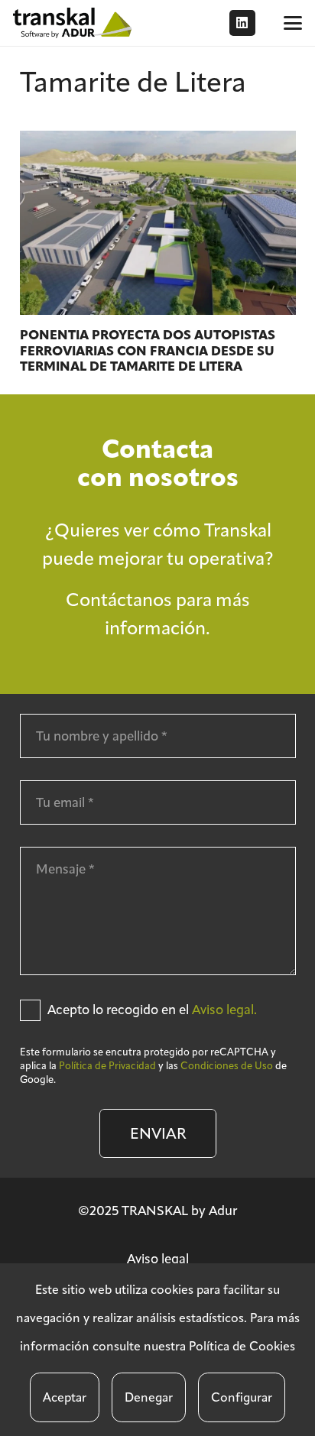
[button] (292, 23)
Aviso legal (158, 1258)
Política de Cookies (242, 1346)
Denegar (149, 1397)
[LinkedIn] (242, 23)
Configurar (241, 1397)
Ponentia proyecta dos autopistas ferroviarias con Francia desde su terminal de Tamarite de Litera (147, 350)
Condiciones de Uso (226, 1065)
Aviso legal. (224, 1009)
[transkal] (74, 23)
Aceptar (64, 1397)
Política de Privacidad (107, 1065)
